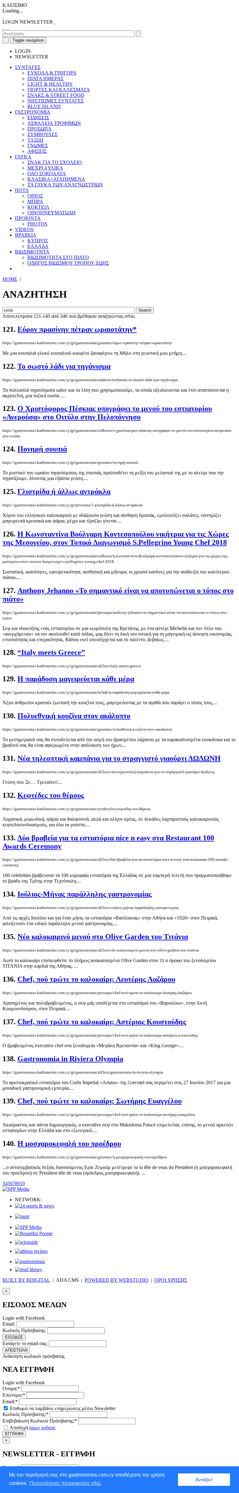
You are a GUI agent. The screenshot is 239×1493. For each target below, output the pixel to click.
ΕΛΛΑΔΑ (38, 246)
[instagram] (5, 27)
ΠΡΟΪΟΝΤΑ (28, 218)
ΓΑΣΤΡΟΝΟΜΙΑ (32, 112)
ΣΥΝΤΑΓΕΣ (27, 67)
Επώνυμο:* (13, 1395)
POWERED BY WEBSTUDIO (116, 1280)
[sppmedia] (15, 1189)
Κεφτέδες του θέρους (50, 795)
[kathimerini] (28, 1227)
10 (22, 1183)
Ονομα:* (11, 1388)
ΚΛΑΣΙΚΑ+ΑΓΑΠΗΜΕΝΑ (56, 179)
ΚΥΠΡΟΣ (37, 240)
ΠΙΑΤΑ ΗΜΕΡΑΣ (45, 78)
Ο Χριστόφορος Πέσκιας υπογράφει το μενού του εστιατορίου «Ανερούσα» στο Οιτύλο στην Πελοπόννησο (107, 412)
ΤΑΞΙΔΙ (35, 140)
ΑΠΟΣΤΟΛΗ (16, 1350)
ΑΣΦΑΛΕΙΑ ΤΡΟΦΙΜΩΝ (54, 123)
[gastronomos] (30, 1261)
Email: (8, 1323)
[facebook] (3, 27)
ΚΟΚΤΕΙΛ (38, 207)
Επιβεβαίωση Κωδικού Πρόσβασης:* (39, 1420)
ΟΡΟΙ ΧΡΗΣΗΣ (170, 1280)
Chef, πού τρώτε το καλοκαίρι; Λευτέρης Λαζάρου (96, 979)
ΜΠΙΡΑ (35, 201)
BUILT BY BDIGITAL (26, 1280)
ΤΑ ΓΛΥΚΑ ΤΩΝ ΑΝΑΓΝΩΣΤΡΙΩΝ (65, 184)
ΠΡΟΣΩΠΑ (39, 128)
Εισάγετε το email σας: (25, 1343)
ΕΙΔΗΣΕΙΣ (38, 117)
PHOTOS (37, 223)
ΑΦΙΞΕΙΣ (37, 151)
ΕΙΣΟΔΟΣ (14, 1337)
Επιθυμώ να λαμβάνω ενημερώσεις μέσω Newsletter (62, 1408)
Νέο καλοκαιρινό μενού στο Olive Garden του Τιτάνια (102, 937)
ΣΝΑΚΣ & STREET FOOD (55, 95)
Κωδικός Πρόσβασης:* (25, 1414)
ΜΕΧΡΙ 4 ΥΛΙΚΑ (45, 168)
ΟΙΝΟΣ (35, 196)
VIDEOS (24, 229)
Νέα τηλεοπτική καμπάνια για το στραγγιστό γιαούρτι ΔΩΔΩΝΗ (119, 758)
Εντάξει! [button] (204, 1479)
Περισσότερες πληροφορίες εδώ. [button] (66, 1483)
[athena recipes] (31, 1251)
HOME (9, 279)
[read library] (28, 1269)
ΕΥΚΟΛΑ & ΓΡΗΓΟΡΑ (52, 72)
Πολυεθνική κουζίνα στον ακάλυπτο (73, 716)
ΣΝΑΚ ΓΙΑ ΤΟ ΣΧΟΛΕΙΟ (54, 162)
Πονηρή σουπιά (42, 449)
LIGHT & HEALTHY (50, 84)
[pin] (8, 27)
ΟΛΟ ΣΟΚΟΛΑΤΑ (46, 173)
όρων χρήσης (42, 1427)
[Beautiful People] (34, 1233)
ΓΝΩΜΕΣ (37, 145)
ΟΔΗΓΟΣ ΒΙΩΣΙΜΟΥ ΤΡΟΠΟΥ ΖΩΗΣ (68, 263)
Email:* (10, 1401)
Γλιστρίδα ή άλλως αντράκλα (63, 491)
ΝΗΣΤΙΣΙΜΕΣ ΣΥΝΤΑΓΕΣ (55, 100)
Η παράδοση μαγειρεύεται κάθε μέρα (75, 679)
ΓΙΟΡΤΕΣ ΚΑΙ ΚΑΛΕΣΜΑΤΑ (58, 89)
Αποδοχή (32, 1427)
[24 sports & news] (34, 1205)
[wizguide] (26, 1242)
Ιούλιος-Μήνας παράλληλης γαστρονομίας (84, 894)
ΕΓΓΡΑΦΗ (14, 1433)
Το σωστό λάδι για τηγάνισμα (63, 366)
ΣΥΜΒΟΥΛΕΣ (42, 134)
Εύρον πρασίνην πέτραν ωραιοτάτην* (77, 329)
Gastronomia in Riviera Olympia (70, 1059)
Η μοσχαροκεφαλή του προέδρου (69, 1143)
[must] (22, 1216)
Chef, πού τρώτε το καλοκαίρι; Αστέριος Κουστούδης (101, 1022)
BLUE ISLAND (44, 106)
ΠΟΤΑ (22, 190)
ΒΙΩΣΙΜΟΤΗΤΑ (32, 251)
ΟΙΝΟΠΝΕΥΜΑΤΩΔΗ (51, 212)
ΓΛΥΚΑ (23, 156)
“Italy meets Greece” (51, 652)
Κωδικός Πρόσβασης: (24, 1330)
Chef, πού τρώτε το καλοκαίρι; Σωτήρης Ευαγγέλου (99, 1101)
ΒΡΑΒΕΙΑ (25, 235)
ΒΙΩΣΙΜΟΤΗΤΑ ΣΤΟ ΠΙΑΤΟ (58, 257)
